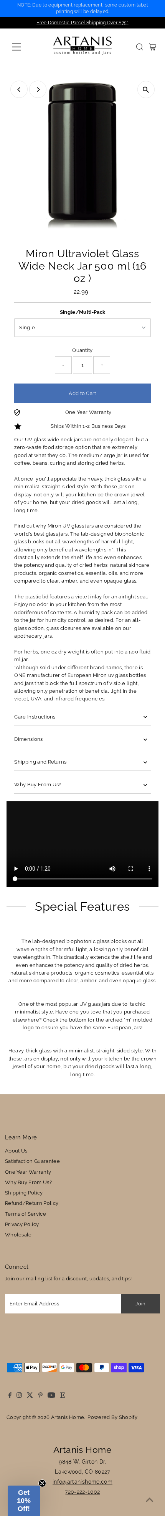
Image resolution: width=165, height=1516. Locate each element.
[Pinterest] (40, 1396)
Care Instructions (34, 717)
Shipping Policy (24, 1193)
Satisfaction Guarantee (32, 1161)
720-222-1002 (82, 1492)
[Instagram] (19, 1396)
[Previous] (19, 89)
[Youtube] (51, 1396)
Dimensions (28, 739)
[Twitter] (30, 1396)
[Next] (37, 89)
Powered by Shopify (112, 1417)
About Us (16, 1151)
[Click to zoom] (146, 89)
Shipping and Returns (40, 762)
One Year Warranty (28, 1172)
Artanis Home (67, 1417)
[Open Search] (139, 47)
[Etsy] (62, 1396)
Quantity (82, 350)
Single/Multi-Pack (82, 312)
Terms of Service (25, 1214)
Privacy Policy (22, 1224)
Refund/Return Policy (31, 1203)
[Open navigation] (25, 47)
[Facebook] (10, 1396)
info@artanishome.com (82, 1482)
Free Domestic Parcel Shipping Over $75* (82, 22)
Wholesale (18, 1235)
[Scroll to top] (149, 1500)
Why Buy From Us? (37, 784)
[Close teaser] (42, 1483)
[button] (24, 1501)
